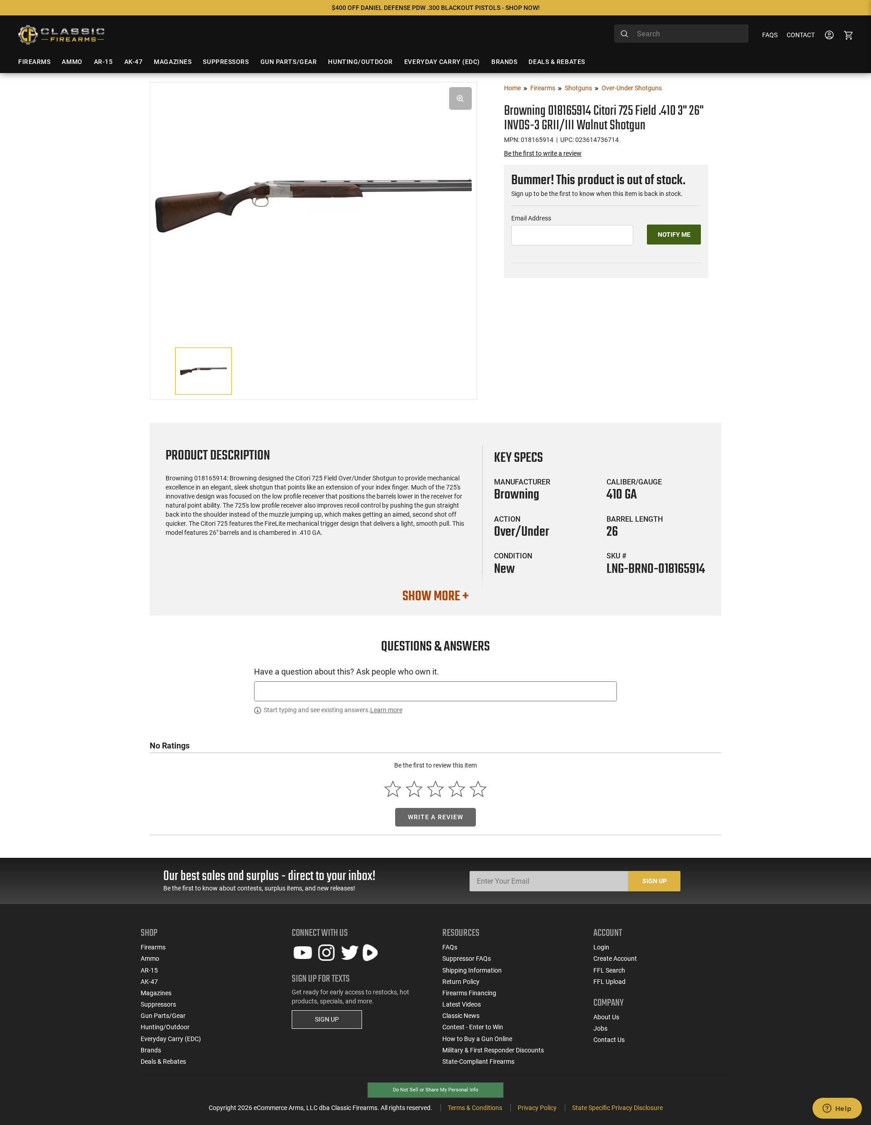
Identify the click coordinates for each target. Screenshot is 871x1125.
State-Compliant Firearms (478, 1061)
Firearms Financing (469, 993)
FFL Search (609, 970)
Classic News (461, 1015)
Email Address (531, 218)
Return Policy (461, 981)
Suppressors (158, 1004)
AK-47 (149, 981)
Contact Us (609, 1039)
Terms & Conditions (475, 1107)
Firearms (542, 88)
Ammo (150, 958)
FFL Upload (609, 981)
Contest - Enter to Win (472, 1027)
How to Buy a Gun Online (477, 1038)
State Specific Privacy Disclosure (617, 1107)
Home (512, 88)
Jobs (600, 1028)
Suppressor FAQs (466, 958)
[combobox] (681, 33)
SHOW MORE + (435, 596)
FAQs (770, 35)
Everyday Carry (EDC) (171, 1038)
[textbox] (435, 691)
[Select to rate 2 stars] (414, 789)
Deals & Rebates (163, 1061)
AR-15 (149, 970)
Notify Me (674, 234)
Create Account (615, 958)
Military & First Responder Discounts (493, 1050)
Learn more (386, 710)
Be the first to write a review (543, 153)
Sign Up (654, 881)
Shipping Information (472, 970)
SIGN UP (327, 1019)
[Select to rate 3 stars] (435, 789)
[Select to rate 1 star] (393, 789)
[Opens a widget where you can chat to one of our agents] (837, 1109)
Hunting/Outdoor (165, 1027)
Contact (801, 35)
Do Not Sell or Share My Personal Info (435, 1090)
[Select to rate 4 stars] (456, 789)
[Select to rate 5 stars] (478, 789)
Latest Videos (461, 1004)
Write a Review (436, 817)
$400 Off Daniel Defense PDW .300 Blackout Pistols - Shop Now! (436, 7)
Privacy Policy (537, 1107)
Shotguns (578, 88)
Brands (151, 1050)
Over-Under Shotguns (632, 88)
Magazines (156, 993)
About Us (606, 1017)
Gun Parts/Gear (163, 1015)
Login (601, 947)
